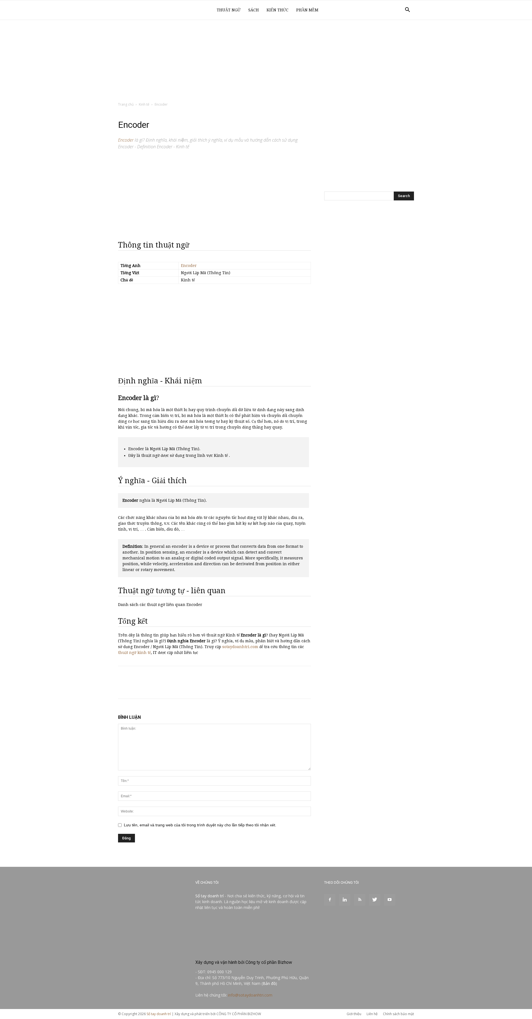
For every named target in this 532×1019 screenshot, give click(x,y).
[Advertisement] (266, 61)
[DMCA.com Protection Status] (236, 950)
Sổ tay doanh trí (209, 895)
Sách (253, 10)
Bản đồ (269, 983)
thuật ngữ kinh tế (134, 652)
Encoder (189, 265)
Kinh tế (144, 104)
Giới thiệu (354, 1014)
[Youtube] (389, 899)
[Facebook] (329, 899)
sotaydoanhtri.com (240, 646)
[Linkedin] (344, 899)
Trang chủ (126, 104)
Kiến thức (277, 10)
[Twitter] (374, 899)
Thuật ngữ (229, 10)
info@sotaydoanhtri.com (250, 995)
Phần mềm (307, 10)
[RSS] (359, 899)
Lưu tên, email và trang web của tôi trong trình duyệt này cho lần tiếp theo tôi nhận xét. (200, 825)
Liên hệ (372, 1014)
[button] (407, 10)
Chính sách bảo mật (398, 1014)
